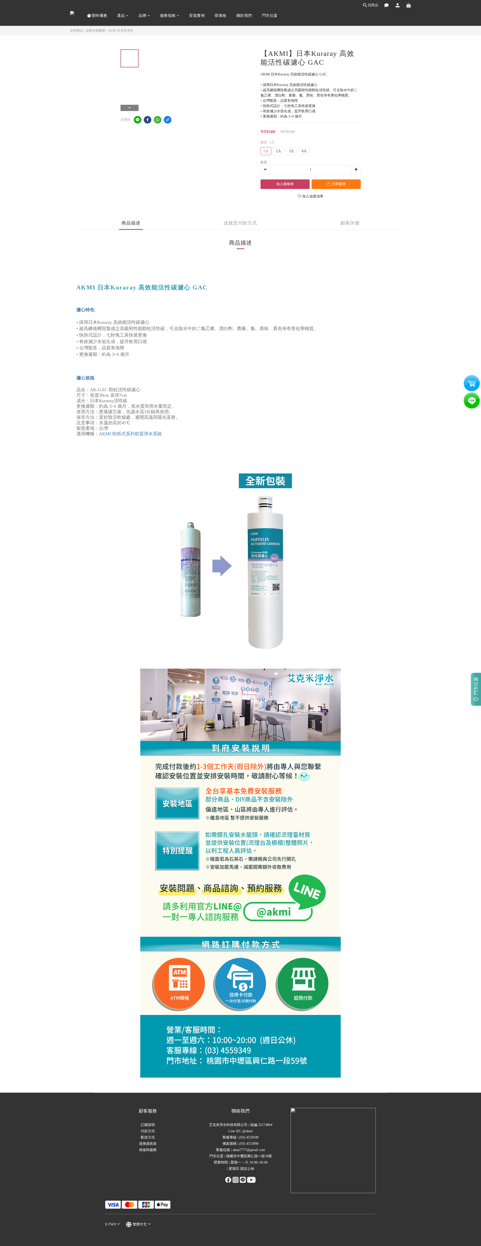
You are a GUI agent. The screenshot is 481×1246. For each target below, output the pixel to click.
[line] (137, 120)
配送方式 (148, 1137)
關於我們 (244, 16)
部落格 (220, 16)
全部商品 (76, 30)
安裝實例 (197, 16)
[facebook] (147, 120)
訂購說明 (148, 1125)
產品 (121, 16)
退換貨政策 (148, 1144)
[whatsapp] (157, 120)
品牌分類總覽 (95, 30)
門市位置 (270, 16)
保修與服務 (148, 1150)
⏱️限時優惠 (97, 16)
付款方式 (148, 1131)
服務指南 (168, 16)
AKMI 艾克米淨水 (120, 30)
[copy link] (167, 120)
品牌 (142, 16)
